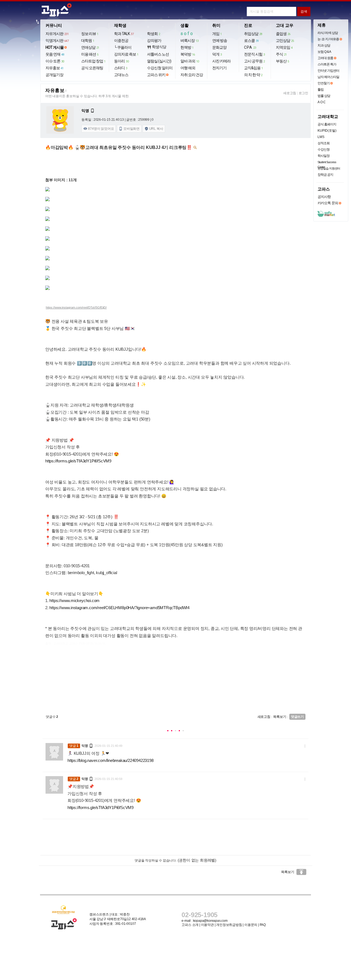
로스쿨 (251, 40)
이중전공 (121, 40)
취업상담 (253, 33)
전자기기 (219, 68)
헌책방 (187, 47)
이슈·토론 (55, 61)
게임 (217, 33)
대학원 (87, 40)
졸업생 (283, 33)
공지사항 (324, 197)
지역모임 (284, 47)
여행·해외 (187, 68)
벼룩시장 (189, 40)
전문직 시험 (254, 54)
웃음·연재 (55, 54)
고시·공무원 (254, 61)
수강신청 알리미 (159, 68)
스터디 (120, 68)
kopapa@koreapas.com (210, 921)
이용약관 (207, 925)
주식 (281, 54)
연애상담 (90, 47)
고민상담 (285, 40)
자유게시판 (57, 33)
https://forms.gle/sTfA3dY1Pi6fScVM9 (78, 461)
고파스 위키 (156, 75)
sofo (187, 33)
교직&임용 (253, 68)
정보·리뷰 (89, 33)
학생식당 (156, 47)
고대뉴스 (121, 75)
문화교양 (219, 47)
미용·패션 (89, 54)
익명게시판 (57, 40)
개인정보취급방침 (229, 925)
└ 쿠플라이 (122, 47)
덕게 (217, 54)
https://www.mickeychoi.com (74, 600)
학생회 (153, 33)
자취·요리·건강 (191, 75)
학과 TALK (124, 33)
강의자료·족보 (126, 54)
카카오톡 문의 (328, 203)
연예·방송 (219, 40)
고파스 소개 (190, 925)
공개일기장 (54, 75)
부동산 (282, 61)
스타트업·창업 (93, 61)
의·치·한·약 (253, 75)
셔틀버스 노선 (158, 54)
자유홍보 (55, 68)
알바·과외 (189, 61)
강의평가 (154, 40)
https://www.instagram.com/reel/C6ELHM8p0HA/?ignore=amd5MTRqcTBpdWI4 (119, 607)
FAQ (263, 925)
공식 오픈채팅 (92, 68)
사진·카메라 (221, 61)
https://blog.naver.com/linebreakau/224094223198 (110, 760)
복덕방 (187, 54)
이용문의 (250, 925)
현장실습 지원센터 (329, 168)
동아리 (121, 61)
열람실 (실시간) (159, 61)
